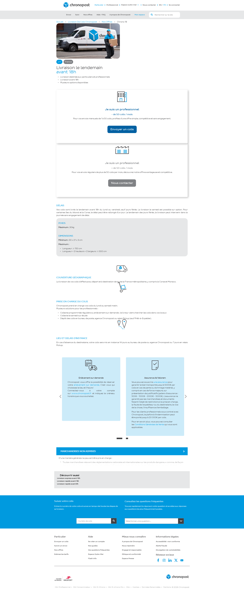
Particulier (99, 5)
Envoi (68, 15)
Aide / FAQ (101, 15)
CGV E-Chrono (99, 587)
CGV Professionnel (62, 587)
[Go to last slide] (60, 396)
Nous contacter (149, 5)
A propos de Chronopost (120, 15)
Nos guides (93, 546)
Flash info (92, 558)
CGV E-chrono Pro (116, 587)
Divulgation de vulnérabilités (168, 550)
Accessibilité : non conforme (168, 542)
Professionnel (112, 5)
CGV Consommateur (81, 587)
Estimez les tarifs (61, 554)
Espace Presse (128, 558)
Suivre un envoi (60, 546)
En (160, 5)
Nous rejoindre (128, 546)
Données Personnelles (151, 587)
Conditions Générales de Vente (149, 424)
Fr (164, 5)
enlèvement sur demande (86, 385)
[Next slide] (185, 396)
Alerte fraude (161, 546)
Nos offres (87, 15)
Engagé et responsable (131, 550)
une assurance (160, 382)
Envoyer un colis (122, 129)
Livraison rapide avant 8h (67, 484)
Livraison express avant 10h (68, 478)
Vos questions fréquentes (99, 550)
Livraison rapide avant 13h (68, 481)
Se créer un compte (96, 542)
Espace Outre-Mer (96, 554)
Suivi (77, 15)
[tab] (119, 438)
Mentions (167, 587)
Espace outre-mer (129, 5)
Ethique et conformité (131, 554)
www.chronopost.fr (81, 393)
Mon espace (140, 15)
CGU (128, 587)
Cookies (136, 587)
